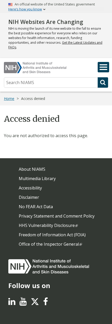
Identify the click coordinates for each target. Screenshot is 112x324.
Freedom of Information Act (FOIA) (52, 235)
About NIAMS (32, 169)
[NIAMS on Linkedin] (11, 303)
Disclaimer (29, 197)
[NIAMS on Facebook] (45, 303)
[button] (103, 67)
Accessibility (30, 188)
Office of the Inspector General (49, 244)
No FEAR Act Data (36, 206)
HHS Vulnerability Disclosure (47, 225)
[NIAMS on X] (35, 304)
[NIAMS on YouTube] (23, 303)
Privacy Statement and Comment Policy (57, 216)
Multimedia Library (37, 178)
